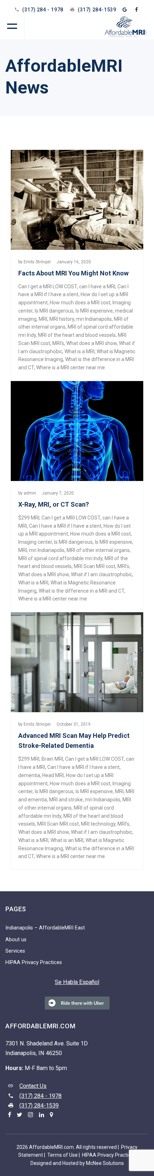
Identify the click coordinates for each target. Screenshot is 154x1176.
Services (15, 951)
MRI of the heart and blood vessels (77, 335)
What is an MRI (66, 840)
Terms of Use (62, 1155)
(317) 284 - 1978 (42, 9)
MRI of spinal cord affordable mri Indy (60, 558)
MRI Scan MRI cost (94, 566)
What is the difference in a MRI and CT (81, 591)
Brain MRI (52, 759)
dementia (29, 775)
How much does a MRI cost (80, 302)
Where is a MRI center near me (70, 367)
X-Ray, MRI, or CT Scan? (53, 504)
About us (16, 940)
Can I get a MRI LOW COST (47, 286)
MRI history (61, 319)
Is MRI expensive (94, 311)
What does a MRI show (91, 343)
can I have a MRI (97, 286)
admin (30, 493)
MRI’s (58, 343)
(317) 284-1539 (39, 1105)
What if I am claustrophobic (101, 574)
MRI (43, 319)
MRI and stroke (66, 799)
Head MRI (53, 775)
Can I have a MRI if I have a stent (65, 526)
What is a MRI (79, 351)
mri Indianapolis (94, 319)
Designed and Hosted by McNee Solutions (77, 1163)
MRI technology (98, 824)
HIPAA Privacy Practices (33, 962)
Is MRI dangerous (54, 311)
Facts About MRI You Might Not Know (73, 273)
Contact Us (33, 1086)
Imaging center (35, 542)
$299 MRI (28, 518)
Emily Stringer (37, 261)
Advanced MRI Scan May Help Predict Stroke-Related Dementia (74, 740)
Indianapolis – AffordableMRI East (45, 928)
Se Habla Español (77, 982)
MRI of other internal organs (98, 550)
